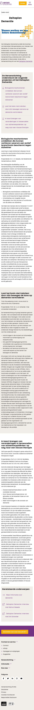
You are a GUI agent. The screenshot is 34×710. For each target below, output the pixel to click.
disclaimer (4, 689)
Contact (5, 645)
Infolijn (5, 648)
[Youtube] (21, 678)
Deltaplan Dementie (25, 61)
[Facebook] (3, 678)
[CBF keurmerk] (11, 703)
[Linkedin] (12, 678)
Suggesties (6, 654)
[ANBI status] (4, 703)
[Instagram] (17, 678)
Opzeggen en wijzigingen (11, 651)
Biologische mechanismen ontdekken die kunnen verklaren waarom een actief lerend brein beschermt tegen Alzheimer (16, 94)
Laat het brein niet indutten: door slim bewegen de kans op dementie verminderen (16, 109)
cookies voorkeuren (8, 695)
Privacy (3, 692)
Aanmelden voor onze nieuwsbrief (14, 632)
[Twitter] (8, 678)
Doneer (22, 3)
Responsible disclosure (8, 697)
